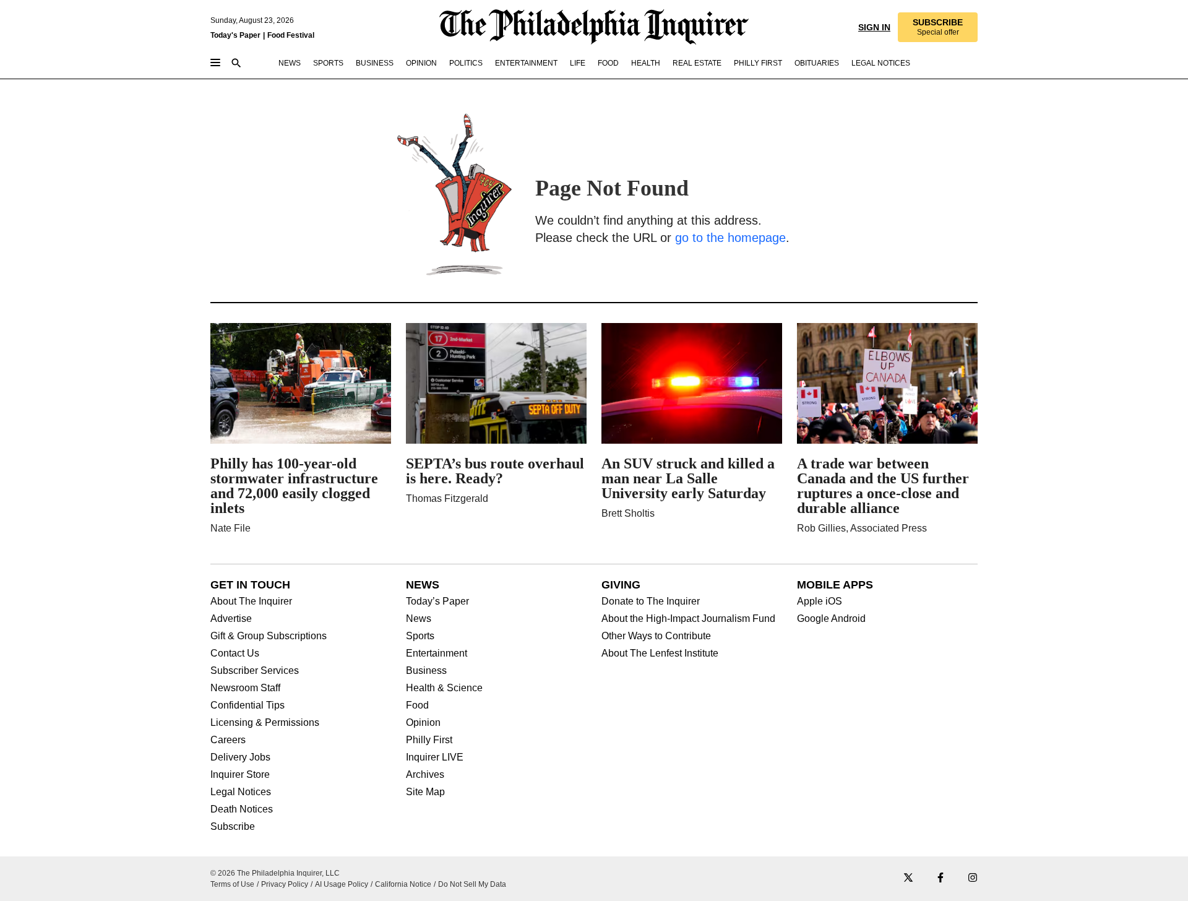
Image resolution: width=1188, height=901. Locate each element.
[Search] (236, 64)
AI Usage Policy (341, 884)
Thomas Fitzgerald (447, 498)
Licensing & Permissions (264, 723)
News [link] (289, 63)
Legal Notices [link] (880, 63)
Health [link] (645, 63)
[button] (937, 27)
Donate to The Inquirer (650, 601)
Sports (420, 636)
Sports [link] (328, 63)
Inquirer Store (240, 775)
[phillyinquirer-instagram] (973, 878)
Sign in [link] (873, 27)
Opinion (423, 723)
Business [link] (375, 63)
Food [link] (608, 63)
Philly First (429, 740)
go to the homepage (730, 237)
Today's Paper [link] (235, 35)
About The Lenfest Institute (659, 653)
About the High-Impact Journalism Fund (688, 619)
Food (417, 705)
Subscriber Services (254, 671)
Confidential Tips (247, 705)
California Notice (403, 884)
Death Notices (241, 809)
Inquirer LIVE (434, 757)
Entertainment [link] (526, 63)
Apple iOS (819, 601)
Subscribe (232, 827)
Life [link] (577, 63)
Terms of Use (232, 884)
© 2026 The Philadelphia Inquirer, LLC (275, 873)
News (418, 619)
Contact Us (234, 653)
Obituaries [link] (816, 63)
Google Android (831, 619)
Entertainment (436, 653)
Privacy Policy (284, 884)
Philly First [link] (758, 63)
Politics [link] (466, 63)
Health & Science (444, 688)
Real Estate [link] (697, 63)
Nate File (230, 528)
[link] (937, 27)
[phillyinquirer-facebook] (940, 878)
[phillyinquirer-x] (908, 878)
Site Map (425, 792)
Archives (425, 775)
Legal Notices (240, 792)
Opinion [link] (421, 63)
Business (426, 671)
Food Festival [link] (290, 35)
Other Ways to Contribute (656, 636)
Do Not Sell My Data (472, 884)
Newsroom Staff (245, 688)
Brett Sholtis (628, 513)
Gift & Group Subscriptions (268, 636)
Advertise (231, 619)
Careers (228, 740)
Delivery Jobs (240, 757)
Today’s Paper (437, 601)
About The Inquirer (251, 601)
